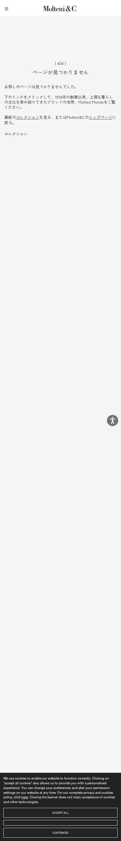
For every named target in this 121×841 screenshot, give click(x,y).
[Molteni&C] (60, 8)
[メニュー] (7, 8)
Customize (60, 832)
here (24, 797)
